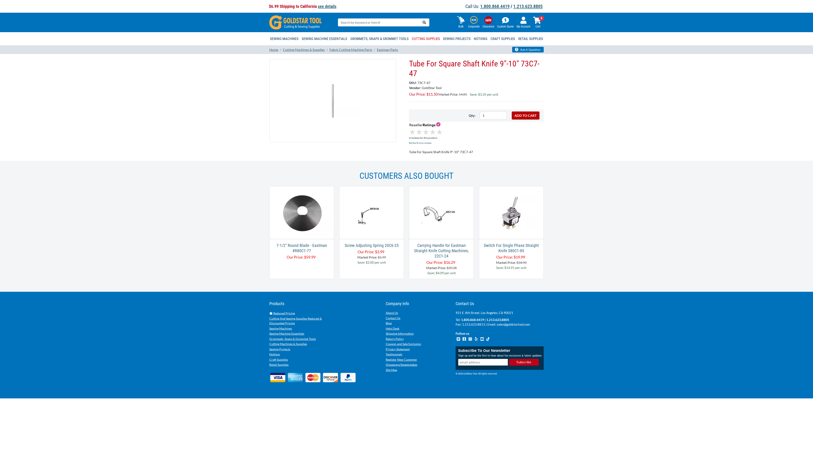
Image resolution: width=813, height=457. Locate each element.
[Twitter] (459, 338)
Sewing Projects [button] (457, 39)
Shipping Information (400, 333)
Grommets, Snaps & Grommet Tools (292, 339)
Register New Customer (401, 359)
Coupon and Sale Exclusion (403, 344)
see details (327, 6)
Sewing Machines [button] (284, 39)
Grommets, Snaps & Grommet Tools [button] (379, 39)
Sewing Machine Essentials (286, 333)
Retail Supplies (279, 364)
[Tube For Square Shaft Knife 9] (333, 101)
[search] (424, 22)
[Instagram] (470, 338)
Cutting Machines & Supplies (288, 344)
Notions (274, 354)
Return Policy (395, 339)
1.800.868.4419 (495, 6)
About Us (392, 313)
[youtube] (482, 338)
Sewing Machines (280, 328)
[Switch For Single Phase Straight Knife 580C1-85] (511, 212)
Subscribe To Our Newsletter (484, 350)
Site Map (391, 370)
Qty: (472, 115)
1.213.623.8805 (528, 6)
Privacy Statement (398, 349)
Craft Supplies (278, 359)
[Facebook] (464, 338)
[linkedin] (476, 338)
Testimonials (394, 354)
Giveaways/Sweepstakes (401, 364)
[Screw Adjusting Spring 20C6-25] (371, 212)
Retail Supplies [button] (530, 39)
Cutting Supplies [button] (426, 39)
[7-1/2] (301, 212)
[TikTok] (488, 338)
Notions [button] (480, 39)
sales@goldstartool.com (513, 324)
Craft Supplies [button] (503, 39)
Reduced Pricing (284, 313)
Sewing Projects (279, 349)
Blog (389, 323)
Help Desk (392, 328)
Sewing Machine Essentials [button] (324, 39)
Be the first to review (420, 143)
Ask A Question (530, 49)
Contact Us (393, 318)
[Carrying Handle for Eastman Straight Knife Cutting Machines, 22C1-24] (441, 212)
